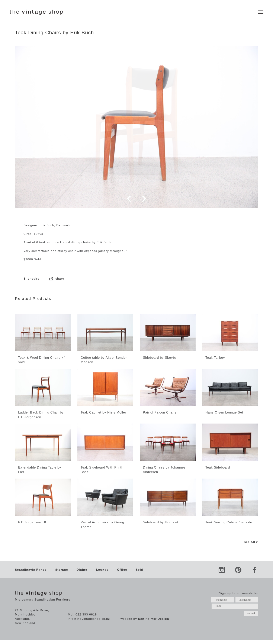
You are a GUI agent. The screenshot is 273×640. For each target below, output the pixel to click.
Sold (139, 569)
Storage (61, 569)
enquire (33, 278)
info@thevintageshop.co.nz (89, 618)
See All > (251, 542)
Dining (82, 569)
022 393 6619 (86, 614)
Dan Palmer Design (153, 618)
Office (122, 569)
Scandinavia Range (31, 569)
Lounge (102, 569)
